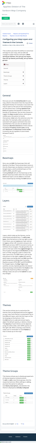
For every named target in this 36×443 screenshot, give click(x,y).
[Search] (14, 24)
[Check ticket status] (23, 24)
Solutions (17, 436)
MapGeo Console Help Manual (18, 36)
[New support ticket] (18, 24)
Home (10, 436)
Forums (25, 436)
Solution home (7, 33)
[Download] (14, 227)
